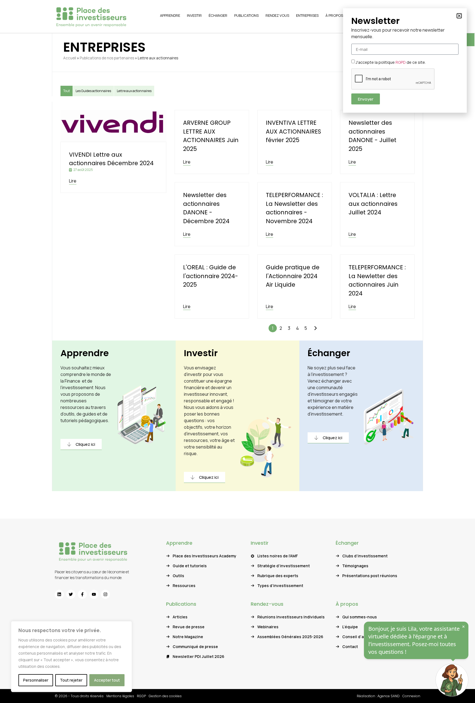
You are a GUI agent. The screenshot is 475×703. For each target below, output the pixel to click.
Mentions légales (120, 696)
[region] (71, 656)
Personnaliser (35, 680)
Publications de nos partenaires (107, 58)
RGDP (141, 696)
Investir (201, 353)
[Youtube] (93, 594)
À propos (347, 603)
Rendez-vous (267, 603)
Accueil (69, 58)
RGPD (401, 62)
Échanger (329, 353)
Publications (181, 603)
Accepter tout (107, 680)
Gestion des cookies (165, 696)
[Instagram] (105, 594)
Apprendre (84, 353)
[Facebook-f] (82, 594)
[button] (459, 16)
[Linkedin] (59, 594)
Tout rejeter (71, 680)
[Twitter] (70, 594)
